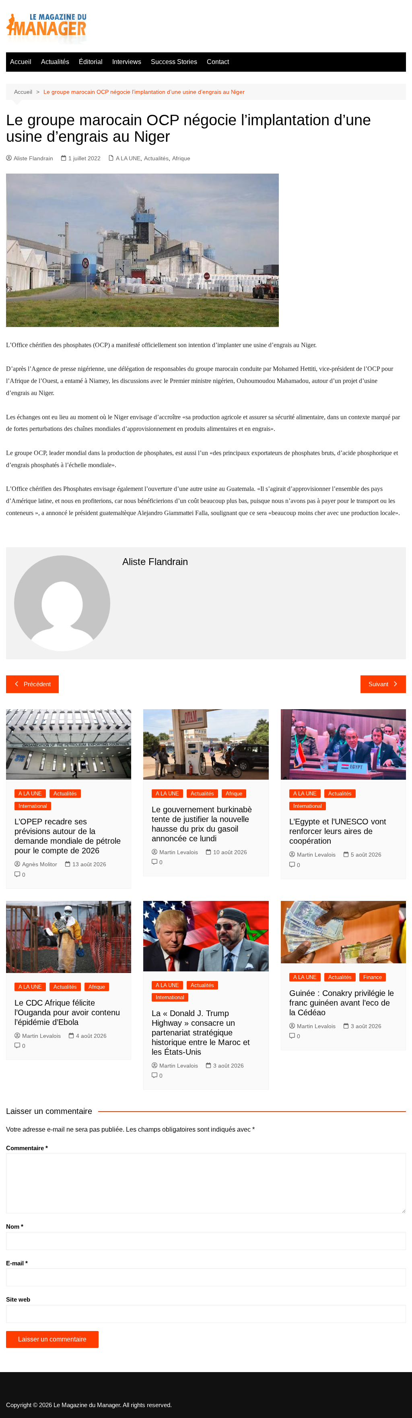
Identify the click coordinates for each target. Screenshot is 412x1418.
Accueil (20, 61)
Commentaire (27, 1148)
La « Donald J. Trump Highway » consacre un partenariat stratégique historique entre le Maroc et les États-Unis (201, 1032)
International (33, 806)
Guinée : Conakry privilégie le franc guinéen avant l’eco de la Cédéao (341, 1003)
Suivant (378, 684)
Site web (18, 1299)
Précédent (37, 684)
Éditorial (91, 61)
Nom (14, 1226)
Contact (218, 61)
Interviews (126, 61)
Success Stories (174, 61)
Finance (372, 977)
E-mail (17, 1263)
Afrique (181, 158)
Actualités (55, 61)
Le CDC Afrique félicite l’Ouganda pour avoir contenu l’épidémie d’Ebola (67, 1012)
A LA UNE (128, 158)
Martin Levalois (178, 852)
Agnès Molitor (39, 864)
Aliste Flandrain (33, 158)
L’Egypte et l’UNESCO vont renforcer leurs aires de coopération (337, 831)
